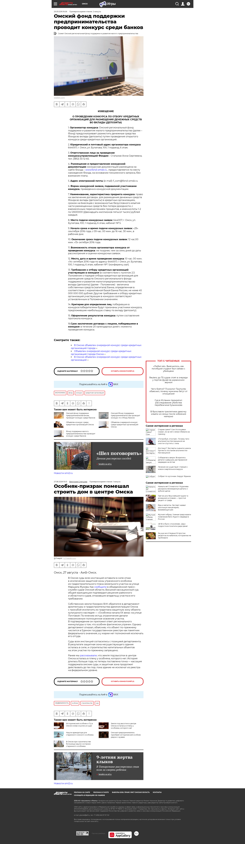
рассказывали (88, 655)
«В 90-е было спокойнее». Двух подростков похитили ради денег (173, 525)
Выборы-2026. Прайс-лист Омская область (131, 792)
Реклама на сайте (82, 792)
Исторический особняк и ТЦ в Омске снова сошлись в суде (79, 724)
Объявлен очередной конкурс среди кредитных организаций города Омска (101, 352)
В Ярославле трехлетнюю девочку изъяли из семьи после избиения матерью (168, 414)
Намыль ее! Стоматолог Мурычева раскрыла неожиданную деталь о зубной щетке (173, 488)
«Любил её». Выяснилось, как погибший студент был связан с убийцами (168, 368)
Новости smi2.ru (63, 473)
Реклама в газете (101, 792)
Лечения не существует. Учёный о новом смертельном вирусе (173, 468)
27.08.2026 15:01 (60, 482)
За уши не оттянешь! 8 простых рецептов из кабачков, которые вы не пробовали (174, 535)
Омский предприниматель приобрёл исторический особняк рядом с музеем (126, 735)
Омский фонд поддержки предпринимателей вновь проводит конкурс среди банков (80, 415)
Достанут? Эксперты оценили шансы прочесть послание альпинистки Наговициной (174, 450)
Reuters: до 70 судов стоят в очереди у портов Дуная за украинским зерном (168, 380)
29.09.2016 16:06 (60, 11)
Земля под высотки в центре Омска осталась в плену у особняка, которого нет (123, 725)
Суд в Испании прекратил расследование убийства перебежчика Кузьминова (168, 402)
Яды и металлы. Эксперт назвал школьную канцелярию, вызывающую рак (172, 507)
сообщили (100, 587)
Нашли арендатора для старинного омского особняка (79, 734)
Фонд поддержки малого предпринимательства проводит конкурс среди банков (80, 433)
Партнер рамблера (98, 833)
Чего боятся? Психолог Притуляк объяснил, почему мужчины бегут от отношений (168, 391)
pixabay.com (59, 97)
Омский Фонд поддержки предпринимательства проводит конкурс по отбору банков (125, 415)
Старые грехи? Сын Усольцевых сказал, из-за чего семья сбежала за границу (174, 431)
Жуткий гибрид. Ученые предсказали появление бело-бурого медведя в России (174, 516)
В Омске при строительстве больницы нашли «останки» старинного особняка (78, 744)
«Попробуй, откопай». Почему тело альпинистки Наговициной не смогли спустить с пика (173, 441)
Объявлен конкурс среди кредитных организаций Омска (80, 423)
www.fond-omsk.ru (96, 169)
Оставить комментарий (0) (122, 371)
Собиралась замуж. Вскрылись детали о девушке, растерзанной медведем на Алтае (172, 459)
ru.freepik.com (69, 558)
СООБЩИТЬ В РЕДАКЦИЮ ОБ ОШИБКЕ (89, 795)
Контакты (157, 792)
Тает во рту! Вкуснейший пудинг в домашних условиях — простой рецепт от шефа (173, 498)
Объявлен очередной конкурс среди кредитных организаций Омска (124, 424)
